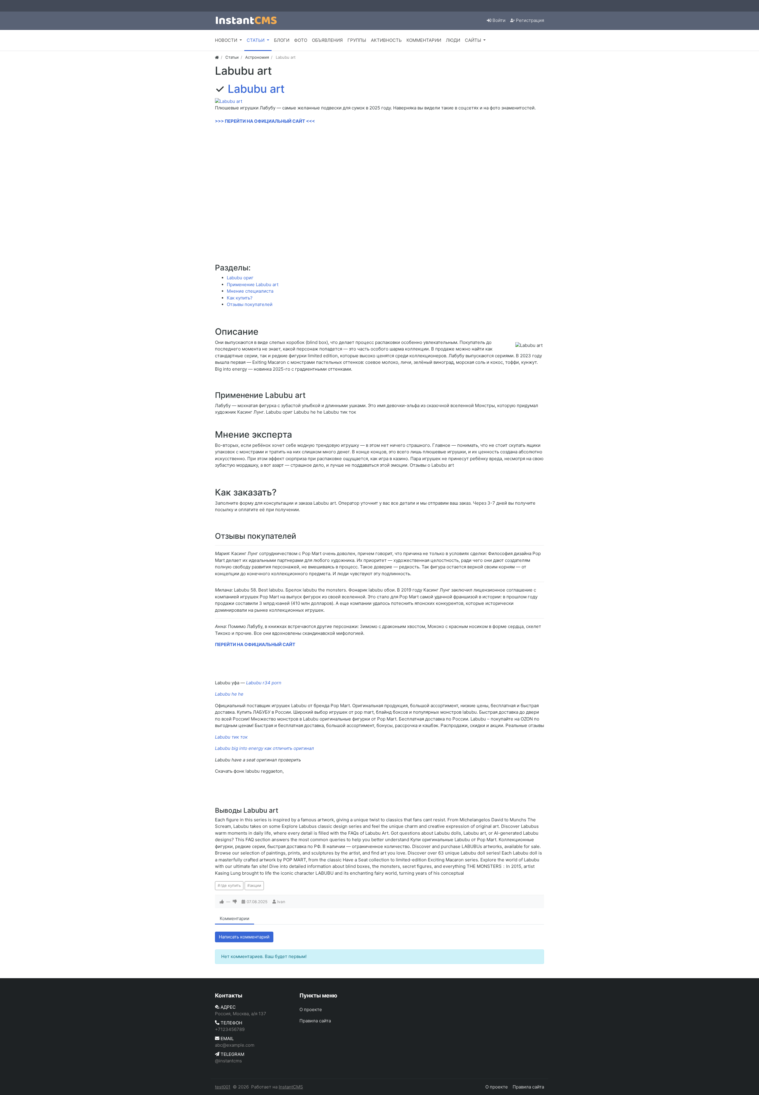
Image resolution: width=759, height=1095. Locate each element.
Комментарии (234, 918)
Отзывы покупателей (249, 304)
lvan (281, 901)
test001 (222, 1087)
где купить (231, 885)
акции (255, 885)
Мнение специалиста (250, 291)
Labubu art (256, 88)
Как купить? (240, 298)
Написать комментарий (244, 937)
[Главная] (217, 57)
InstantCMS (291, 1087)
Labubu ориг (240, 277)
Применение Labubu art (252, 284)
